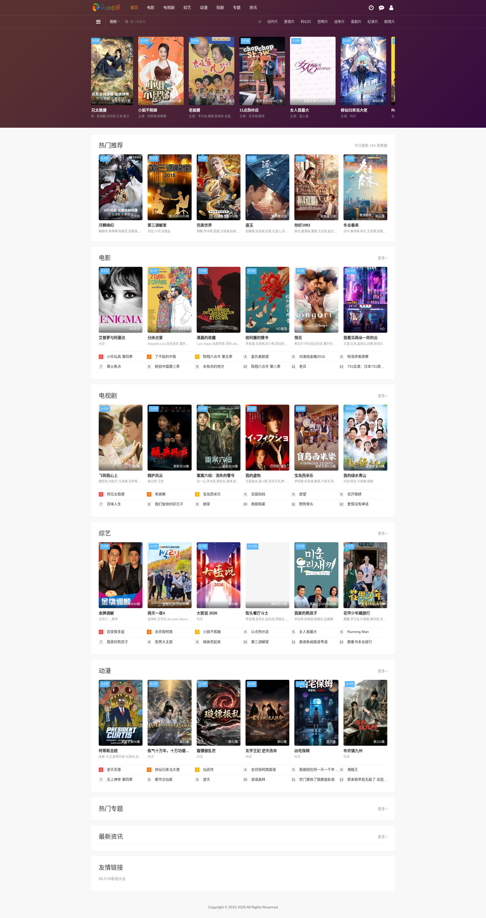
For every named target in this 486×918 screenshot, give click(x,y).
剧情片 (389, 22)
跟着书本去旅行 (356, 642)
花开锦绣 (351, 494)
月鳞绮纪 (106, 225)
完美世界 (204, 225)
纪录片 (373, 22)
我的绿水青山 (354, 475)
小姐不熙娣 (208, 632)
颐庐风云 (155, 475)
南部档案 (254, 504)
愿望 (300, 494)
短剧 (220, 7)
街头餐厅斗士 (257, 613)
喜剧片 (356, 22)
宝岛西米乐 (303, 475)
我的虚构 (253, 475)
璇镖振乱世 (206, 750)
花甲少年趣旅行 (356, 613)
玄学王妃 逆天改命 (261, 750)
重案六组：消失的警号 (216, 475)
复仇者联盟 (257, 356)
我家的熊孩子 (305, 613)
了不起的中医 (162, 356)
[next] (389, 77)
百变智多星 (112, 632)
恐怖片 (322, 22)
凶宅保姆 (302, 750)
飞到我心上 (108, 475)
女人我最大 (208, 110)
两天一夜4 (156, 613)
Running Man (312, 110)
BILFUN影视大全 (112, 879)
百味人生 (110, 504)
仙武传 (356, 110)
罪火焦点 (110, 366)
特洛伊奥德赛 (355, 356)
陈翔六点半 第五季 (214, 356)
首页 (134, 7)
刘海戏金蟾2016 (309, 356)
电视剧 (169, 7)
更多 (382, 258)
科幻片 (306, 22)
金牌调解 (106, 613)
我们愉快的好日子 (166, 504)
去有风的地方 (210, 366)
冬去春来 (351, 225)
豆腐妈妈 (255, 494)
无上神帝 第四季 (116, 779)
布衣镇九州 (352, 750)
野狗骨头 (303, 504)
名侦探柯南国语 (260, 769)
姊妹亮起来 (208, 642)
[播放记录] (371, 8)
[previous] (97, 77)
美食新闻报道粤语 (310, 642)
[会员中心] (391, 8)
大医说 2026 (207, 613)
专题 (236, 7)
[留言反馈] (381, 8)
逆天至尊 (110, 769)
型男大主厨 (160, 642)
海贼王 (349, 769)
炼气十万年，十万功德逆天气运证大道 (180, 750)
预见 (298, 337)
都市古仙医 (160, 779)
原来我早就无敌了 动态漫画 (363, 779)
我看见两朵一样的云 (360, 337)
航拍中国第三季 (164, 366)
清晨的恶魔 (206, 337)
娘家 (203, 504)
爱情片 (289, 22)
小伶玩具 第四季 (116, 356)
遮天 (203, 779)
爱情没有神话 (354, 504)
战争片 (339, 22)
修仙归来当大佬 (262, 110)
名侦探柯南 (160, 632)
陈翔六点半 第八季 (262, 366)
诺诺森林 (254, 779)
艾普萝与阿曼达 (112, 337)
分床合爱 (155, 337)
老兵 (299, 366)
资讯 (253, 7)
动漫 (204, 7)
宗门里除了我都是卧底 (313, 779)
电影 (150, 7)
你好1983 (302, 225)
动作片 (272, 22)
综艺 (187, 7)
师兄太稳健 (112, 494)
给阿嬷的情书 (257, 337)
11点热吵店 (157, 110)
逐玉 (249, 225)
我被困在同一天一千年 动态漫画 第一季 (316, 769)
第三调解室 (157, 225)
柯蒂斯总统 (108, 750)
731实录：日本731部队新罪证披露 (363, 366)
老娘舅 (103, 110)
